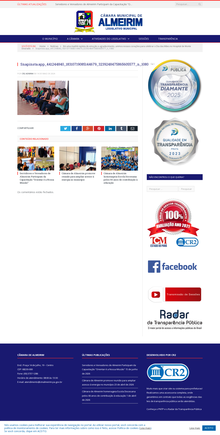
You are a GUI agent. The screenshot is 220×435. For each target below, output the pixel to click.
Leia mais (145, 428)
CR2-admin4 (27, 73)
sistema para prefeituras (189, 388)
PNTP (161, 409)
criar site (167, 388)
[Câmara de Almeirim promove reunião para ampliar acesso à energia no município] (77, 159)
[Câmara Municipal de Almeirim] (110, 20)
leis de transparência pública (162, 401)
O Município (50, 38)
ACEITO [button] (209, 428)
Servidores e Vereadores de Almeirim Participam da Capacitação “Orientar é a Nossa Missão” (37, 178)
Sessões (144, 38)
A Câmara (73, 38)
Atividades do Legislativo (109, 38)
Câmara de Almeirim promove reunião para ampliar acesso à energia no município (94, 4)
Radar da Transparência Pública (185, 409)
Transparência (168, 38)
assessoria (170, 392)
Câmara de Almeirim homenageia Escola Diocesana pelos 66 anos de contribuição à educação (121, 178)
